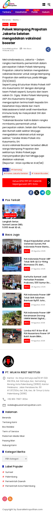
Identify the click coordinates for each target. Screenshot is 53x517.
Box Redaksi (8, 426)
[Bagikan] (48, 49)
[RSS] (10, 499)
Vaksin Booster (41, 173)
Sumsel (9, 472)
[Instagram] (4, 499)
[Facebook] (30, 192)
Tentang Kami (9, 422)
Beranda (6, 417)
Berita (5, 24)
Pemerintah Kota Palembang (20, 485)
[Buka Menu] (44, 4)
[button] (49, 4)
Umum (13, 24)
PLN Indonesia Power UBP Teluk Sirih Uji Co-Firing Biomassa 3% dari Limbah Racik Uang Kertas (37, 264)
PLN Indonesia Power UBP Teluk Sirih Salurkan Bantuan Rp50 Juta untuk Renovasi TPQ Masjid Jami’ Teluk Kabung (37, 302)
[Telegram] (42, 192)
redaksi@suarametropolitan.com (24, 405)
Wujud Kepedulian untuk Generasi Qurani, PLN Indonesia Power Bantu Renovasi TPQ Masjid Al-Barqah (37, 246)
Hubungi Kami (9, 445)
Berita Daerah (10, 215)
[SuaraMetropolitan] (9, 4)
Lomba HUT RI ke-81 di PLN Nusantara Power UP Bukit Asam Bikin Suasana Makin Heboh (37, 335)
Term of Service (10, 431)
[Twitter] (36, 192)
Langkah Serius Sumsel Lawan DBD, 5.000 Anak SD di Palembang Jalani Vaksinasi (12, 224)
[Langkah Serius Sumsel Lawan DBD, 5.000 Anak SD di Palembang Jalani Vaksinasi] (13, 211)
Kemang (18, 169)
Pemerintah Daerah (15, 481)
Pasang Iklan (8, 440)
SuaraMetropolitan (10, 48)
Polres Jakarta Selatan (17, 173)
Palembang (11, 476)
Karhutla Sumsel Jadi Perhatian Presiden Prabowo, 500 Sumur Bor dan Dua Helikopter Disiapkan (37, 282)
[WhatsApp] (48, 192)
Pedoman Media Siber (13, 436)
